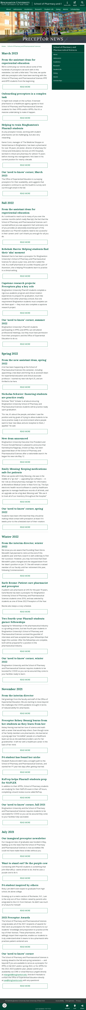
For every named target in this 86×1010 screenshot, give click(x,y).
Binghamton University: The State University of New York (15, 3)
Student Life (48, 9)
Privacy (78, 1001)
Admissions (17, 9)
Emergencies (70, 1001)
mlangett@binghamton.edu (15, 974)
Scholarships (75, 9)
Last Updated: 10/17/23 (43, 1009)
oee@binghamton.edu (13, 980)
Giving (58, 9)
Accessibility (60, 1001)
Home (4, 46)
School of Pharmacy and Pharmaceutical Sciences (24, 46)
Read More (25, 87)
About (8, 9)
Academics (28, 9)
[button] (4, 1005)
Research (38, 9)
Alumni (65, 9)
